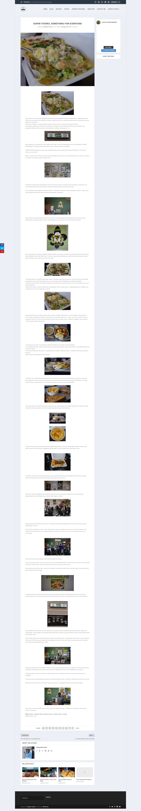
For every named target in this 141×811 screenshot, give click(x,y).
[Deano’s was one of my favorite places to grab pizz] (99, 27)
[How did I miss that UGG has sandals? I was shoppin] (99, 35)
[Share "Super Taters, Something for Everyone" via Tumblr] (53, 728)
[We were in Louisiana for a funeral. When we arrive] (111, 31)
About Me (90, 9)
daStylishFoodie (47, 26)
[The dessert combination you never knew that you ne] (99, 43)
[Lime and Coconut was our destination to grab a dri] (111, 43)
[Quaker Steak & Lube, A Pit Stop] (48, 772)
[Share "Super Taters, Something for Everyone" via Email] (69, 728)
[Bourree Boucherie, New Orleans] (30, 772)
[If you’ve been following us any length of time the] (99, 39)
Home (45, 9)
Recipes (59, 9)
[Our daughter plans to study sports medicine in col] (99, 31)
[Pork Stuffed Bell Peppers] (84, 772)
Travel (67, 9)
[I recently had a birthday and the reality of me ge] (111, 39)
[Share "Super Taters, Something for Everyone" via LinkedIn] (59, 728)
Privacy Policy (113, 9)
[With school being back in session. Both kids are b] (117, 31)
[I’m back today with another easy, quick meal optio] (111, 35)
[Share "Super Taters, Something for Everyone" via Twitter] (46, 728)
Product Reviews (78, 9)
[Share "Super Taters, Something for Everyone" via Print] (72, 728)
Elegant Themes (31, 806)
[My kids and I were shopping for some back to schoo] (105, 39)
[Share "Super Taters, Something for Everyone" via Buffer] (63, 728)
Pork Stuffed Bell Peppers (84, 779)
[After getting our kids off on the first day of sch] (117, 27)
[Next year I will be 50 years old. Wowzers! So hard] (105, 27)
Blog (51, 9)
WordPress (45, 806)
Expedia (48, 797)
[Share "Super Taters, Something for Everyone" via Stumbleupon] (66, 728)
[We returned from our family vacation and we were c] (117, 39)
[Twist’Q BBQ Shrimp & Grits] (66, 772)
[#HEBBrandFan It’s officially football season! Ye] (105, 31)
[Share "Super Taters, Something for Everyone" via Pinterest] (56, 728)
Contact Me (101, 9)
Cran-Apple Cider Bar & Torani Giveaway (41, 2)
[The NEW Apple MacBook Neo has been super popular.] (105, 43)
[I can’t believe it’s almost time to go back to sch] (117, 35)
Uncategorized (64, 26)
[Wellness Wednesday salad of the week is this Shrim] (117, 43)
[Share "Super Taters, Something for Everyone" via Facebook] (43, 728)
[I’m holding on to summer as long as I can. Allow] (105, 35)
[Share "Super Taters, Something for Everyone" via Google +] (49, 728)
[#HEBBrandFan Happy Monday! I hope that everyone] (111, 27)
